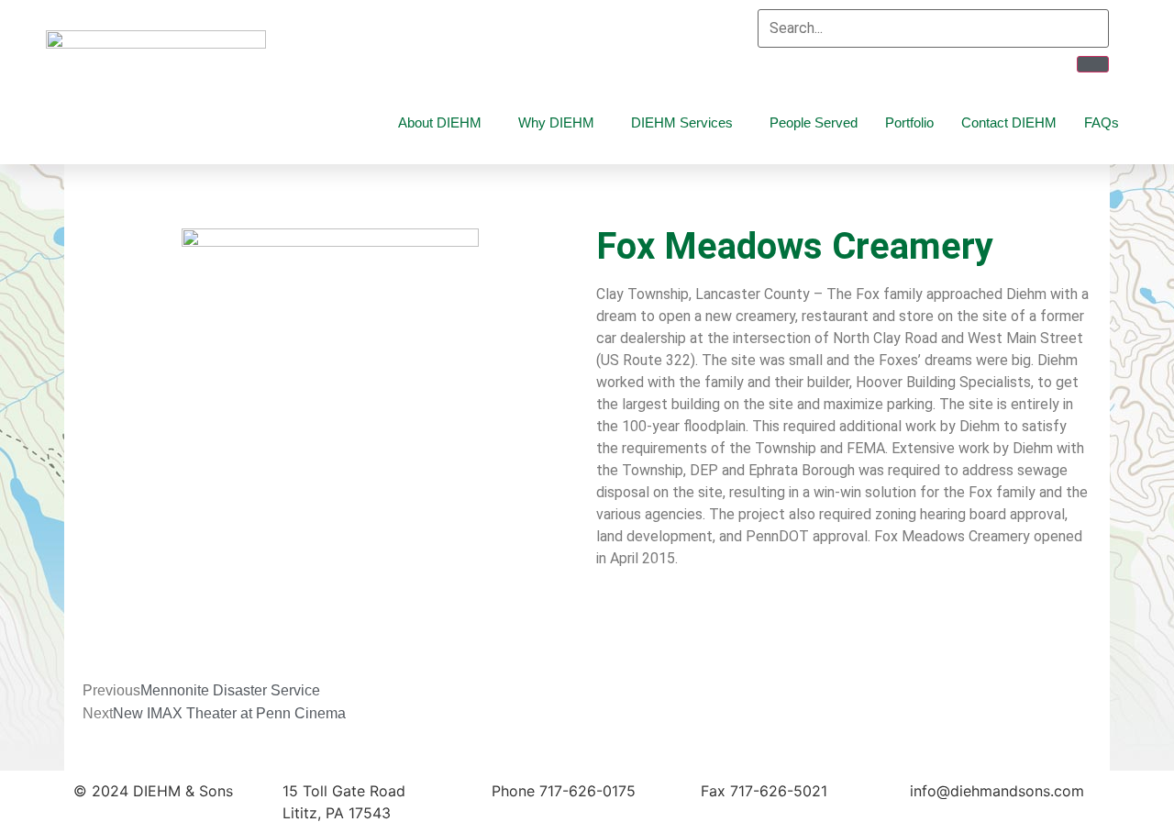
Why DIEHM (556, 122)
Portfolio (909, 122)
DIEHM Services (682, 122)
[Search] (1093, 64)
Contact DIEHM (1009, 122)
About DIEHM (440, 122)
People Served (814, 122)
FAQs (1101, 122)
